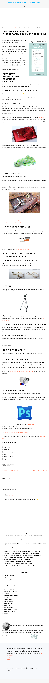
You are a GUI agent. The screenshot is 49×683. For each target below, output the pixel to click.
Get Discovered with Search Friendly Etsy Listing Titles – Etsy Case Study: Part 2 (23, 555)
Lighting (6, 597)
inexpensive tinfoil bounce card (17, 282)
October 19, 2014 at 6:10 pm (13, 496)
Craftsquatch (31, 424)
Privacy (8, 659)
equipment (8, 465)
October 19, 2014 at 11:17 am (11, 486)
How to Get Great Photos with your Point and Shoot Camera (18, 563)
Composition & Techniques (10, 595)
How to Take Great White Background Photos (15, 220)
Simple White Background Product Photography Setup (17, 559)
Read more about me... (25, 636)
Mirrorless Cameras (8, 587)
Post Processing (8, 607)
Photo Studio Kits (8, 589)
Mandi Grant (11, 495)
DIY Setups (6, 580)
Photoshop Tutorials (9, 611)
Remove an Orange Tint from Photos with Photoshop (16, 432)
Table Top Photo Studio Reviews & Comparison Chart (21, 371)
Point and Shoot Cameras (10, 591)
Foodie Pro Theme (35, 680)
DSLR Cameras (7, 583)
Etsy (5, 577)
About (8, 657)
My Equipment (7, 599)
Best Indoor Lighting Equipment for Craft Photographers (17, 561)
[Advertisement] (24, 18)
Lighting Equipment (8, 585)
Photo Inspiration (8, 603)
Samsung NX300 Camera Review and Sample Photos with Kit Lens (20, 541)
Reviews (6, 613)
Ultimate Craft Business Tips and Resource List (15, 549)
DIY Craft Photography (24, 2)
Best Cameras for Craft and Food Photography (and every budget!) (20, 565)
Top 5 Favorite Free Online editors (23, 249)
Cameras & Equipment (10, 464)
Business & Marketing (9, 575)
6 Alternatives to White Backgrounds (13, 222)
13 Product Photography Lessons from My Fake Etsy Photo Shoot (19, 547)
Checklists (6, 593)
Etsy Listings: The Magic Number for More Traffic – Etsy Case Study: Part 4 (22, 551)
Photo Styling (7, 605)
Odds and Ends (7, 601)
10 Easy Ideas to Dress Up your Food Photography (16, 533)
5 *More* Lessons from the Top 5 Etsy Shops (14, 539)
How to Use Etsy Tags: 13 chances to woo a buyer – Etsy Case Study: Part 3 (22, 553)
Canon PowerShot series (9, 121)
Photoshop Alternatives (9, 609)
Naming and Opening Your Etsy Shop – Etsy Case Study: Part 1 (19, 557)
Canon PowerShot (42, 117)
